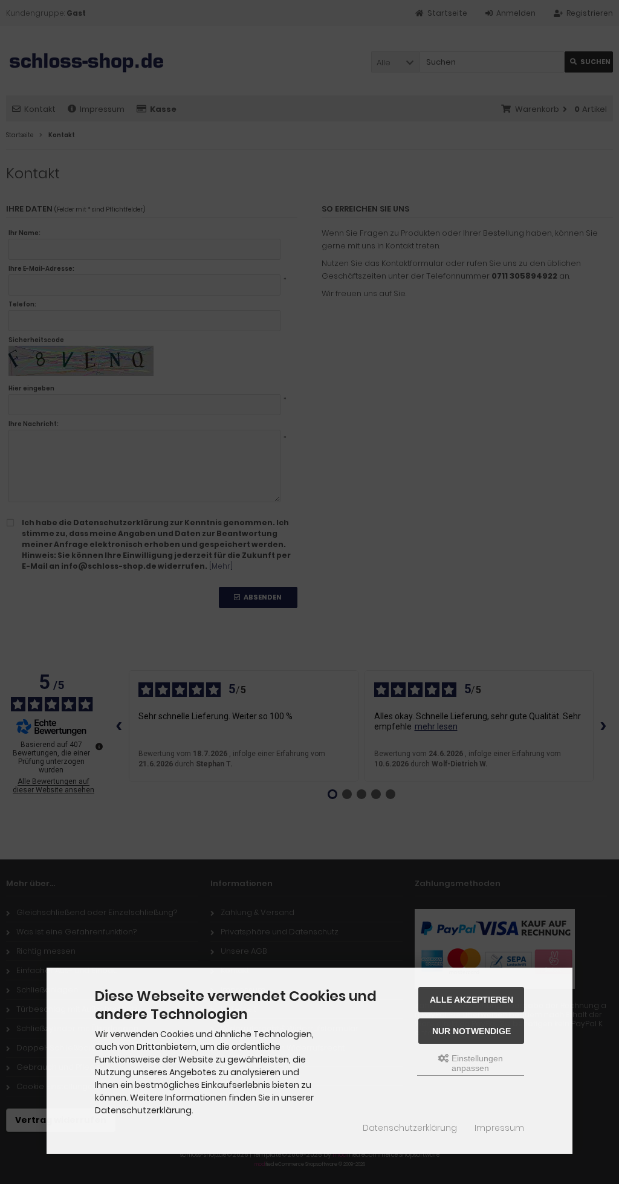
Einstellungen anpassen (476, 1063)
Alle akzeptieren (471, 999)
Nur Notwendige (471, 1031)
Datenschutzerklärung (410, 1128)
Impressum (499, 1128)
